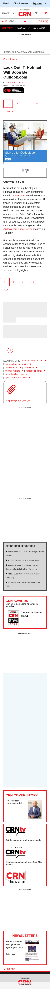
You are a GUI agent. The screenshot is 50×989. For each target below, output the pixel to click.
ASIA (4, 13)
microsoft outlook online (17, 364)
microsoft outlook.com (33, 360)
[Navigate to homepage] (25, 16)
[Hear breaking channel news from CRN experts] (16, 877)
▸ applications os (35, 52)
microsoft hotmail (34, 371)
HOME (7, 52)
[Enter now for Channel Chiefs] (14, 625)
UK (41, 13)
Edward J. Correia (14, 83)
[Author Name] (10, 315)
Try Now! (37, 3)
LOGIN (41, 21)
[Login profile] (46, 21)
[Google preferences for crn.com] (13, 90)
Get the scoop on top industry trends (23, 840)
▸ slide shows (18, 52)
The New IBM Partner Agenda (13, 802)
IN (9, 13)
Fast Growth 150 (23, 28)
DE (36, 13)
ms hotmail (29, 367)
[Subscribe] (32, 960)
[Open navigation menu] (4, 21)
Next (10, 111)
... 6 (36, 103)
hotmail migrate (13, 371)
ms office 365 (12, 367)
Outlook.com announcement (19, 229)
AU (13, 13)
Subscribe (10, 954)
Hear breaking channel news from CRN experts (24, 863)
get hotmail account (15, 374)
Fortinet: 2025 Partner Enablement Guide (23, 560)
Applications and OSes (16, 377)
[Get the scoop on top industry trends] (16, 852)
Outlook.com (18, 195)
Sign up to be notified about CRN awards (22, 605)
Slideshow (9, 59)
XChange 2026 (39, 28)
